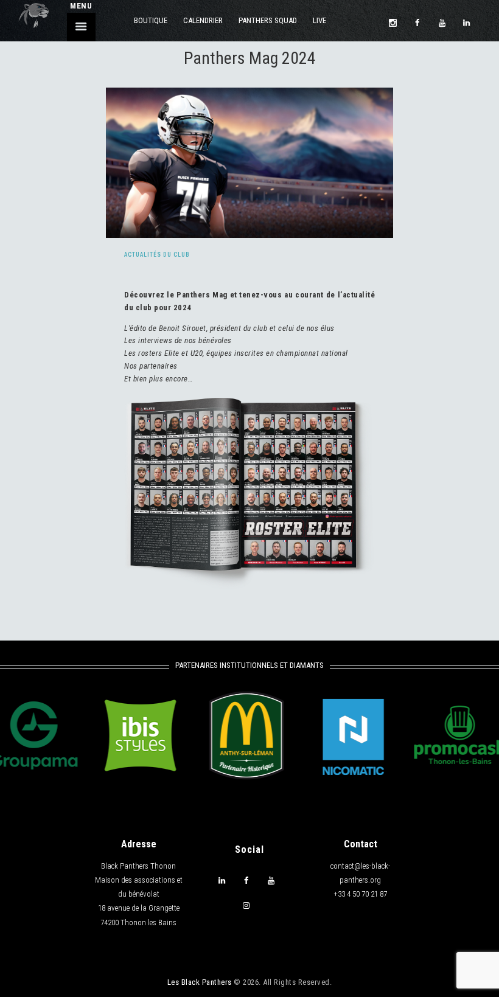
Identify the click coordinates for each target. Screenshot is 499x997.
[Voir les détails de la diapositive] (124, 735)
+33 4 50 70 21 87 (360, 893)
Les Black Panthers (199, 982)
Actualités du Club (157, 254)
